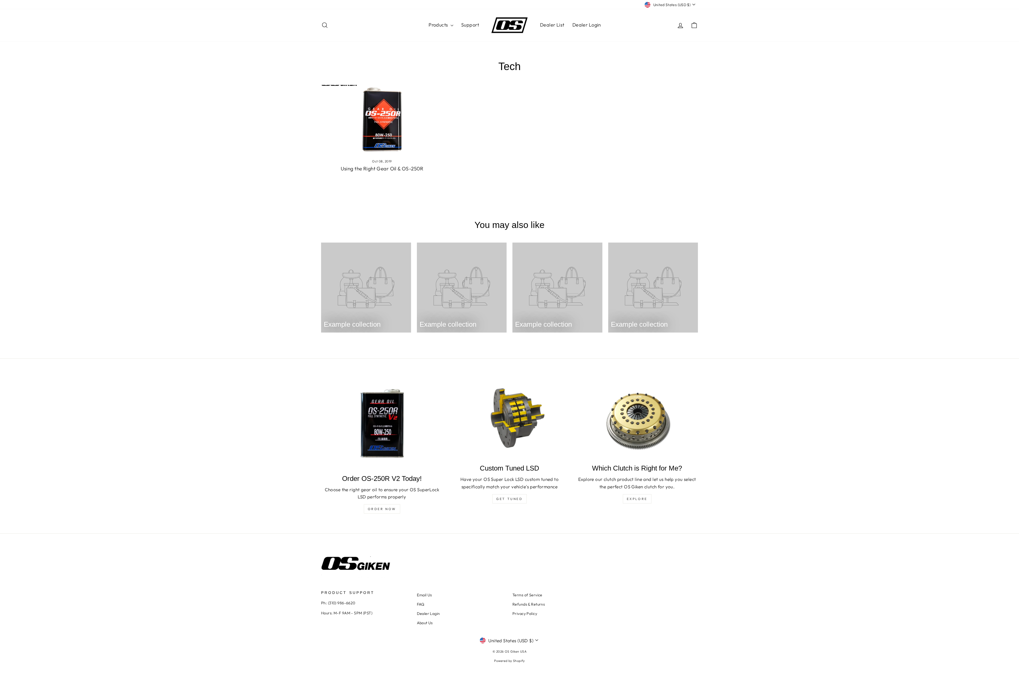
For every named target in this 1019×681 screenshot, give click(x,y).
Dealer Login (586, 25)
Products (439, 25)
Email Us (424, 595)
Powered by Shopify (509, 661)
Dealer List (552, 25)
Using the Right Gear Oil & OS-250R (382, 168)
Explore (637, 499)
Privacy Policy (524, 613)
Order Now (382, 509)
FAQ (421, 604)
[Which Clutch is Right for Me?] (637, 418)
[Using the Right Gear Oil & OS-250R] (382, 119)
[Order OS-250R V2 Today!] (382, 424)
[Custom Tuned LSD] (510, 418)
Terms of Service (527, 595)
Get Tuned (509, 499)
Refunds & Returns (528, 604)
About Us (425, 622)
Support (470, 25)
